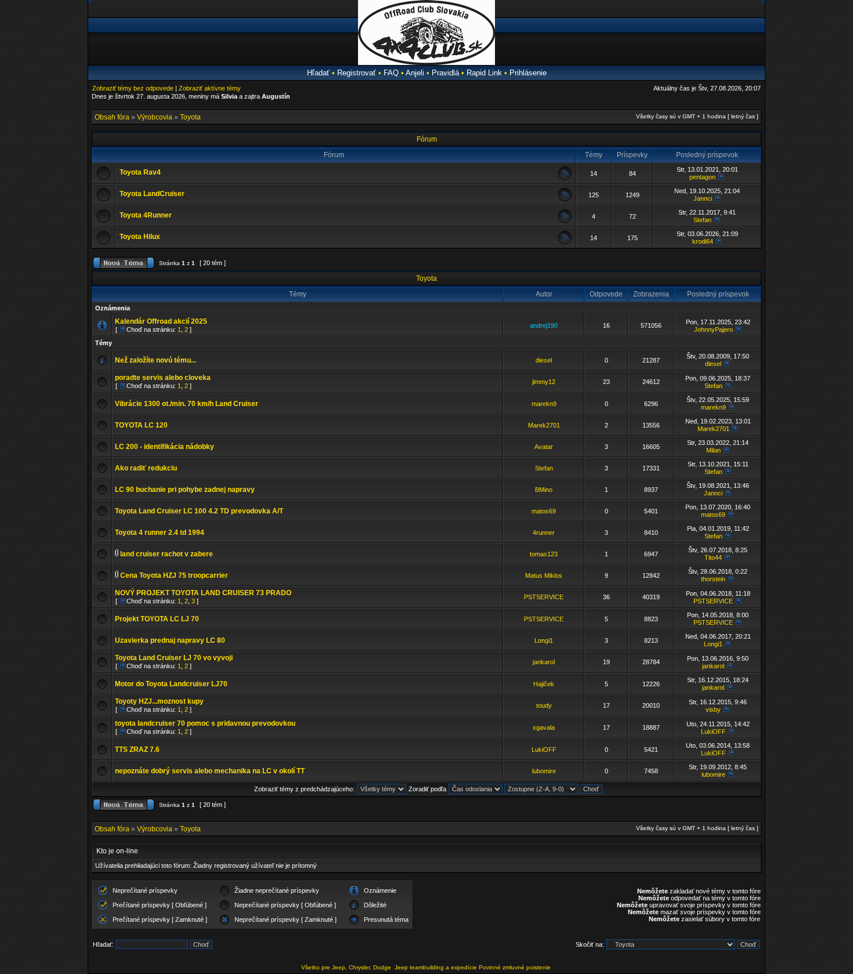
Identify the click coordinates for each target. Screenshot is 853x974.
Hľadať (318, 72)
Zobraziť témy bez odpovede (133, 88)
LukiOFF (713, 731)
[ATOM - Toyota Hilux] (565, 242)
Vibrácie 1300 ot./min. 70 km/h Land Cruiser (186, 404)
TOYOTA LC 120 (141, 425)
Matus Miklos (543, 575)
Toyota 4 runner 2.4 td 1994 (159, 532)
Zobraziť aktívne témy (210, 88)
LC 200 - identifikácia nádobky (164, 447)
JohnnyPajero (713, 329)
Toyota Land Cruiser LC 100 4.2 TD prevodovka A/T (199, 511)
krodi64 (702, 241)
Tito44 (713, 557)
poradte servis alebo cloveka (163, 378)
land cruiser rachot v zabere (166, 554)
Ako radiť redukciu (146, 468)
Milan (713, 450)
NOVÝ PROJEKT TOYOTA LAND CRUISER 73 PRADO (203, 593)
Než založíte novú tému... (155, 360)
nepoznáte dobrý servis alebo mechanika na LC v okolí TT (210, 771)
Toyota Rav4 (140, 172)
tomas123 (544, 554)
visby (713, 709)
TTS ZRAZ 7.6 (137, 749)
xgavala (544, 727)
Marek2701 (544, 425)
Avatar (543, 446)
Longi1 (543, 640)
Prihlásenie (528, 72)
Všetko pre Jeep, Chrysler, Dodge (347, 967)
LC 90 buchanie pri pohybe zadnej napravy (185, 490)
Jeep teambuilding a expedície (436, 967)
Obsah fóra (112, 117)
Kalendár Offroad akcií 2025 (161, 321)
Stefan (702, 219)
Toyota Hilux (140, 237)
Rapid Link (484, 72)
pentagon (702, 176)
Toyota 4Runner (146, 215)
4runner (544, 532)
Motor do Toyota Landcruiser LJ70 (171, 684)
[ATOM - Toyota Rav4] (565, 178)
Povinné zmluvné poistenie (515, 967)
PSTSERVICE (543, 596)
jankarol (544, 661)
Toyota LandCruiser (152, 194)
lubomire (544, 770)
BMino (543, 489)
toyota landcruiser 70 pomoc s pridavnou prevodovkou (205, 723)
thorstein (713, 578)
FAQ (391, 72)
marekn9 (544, 403)
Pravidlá (445, 72)
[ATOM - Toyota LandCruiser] (565, 199)
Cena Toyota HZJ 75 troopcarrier (174, 575)
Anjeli (415, 72)
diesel (544, 360)
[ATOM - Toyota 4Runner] (565, 221)
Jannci (702, 198)
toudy (544, 705)
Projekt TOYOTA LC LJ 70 (157, 619)
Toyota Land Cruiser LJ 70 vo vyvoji (174, 658)
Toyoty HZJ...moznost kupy (159, 701)
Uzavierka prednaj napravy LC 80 (170, 640)
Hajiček (543, 683)
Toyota (190, 117)
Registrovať (356, 72)
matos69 (544, 511)
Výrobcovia (154, 117)
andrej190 (544, 325)
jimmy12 (543, 381)
